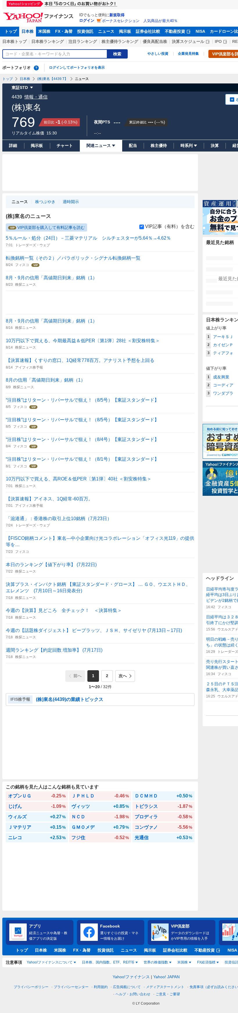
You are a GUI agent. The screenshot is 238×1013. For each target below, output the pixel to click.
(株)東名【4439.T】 (52, 79)
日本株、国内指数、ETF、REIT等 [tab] (108, 962)
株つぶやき (45, 201)
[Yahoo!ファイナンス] (39, 14)
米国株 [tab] (182, 962)
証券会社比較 (148, 31)
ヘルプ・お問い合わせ (133, 994)
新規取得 (117, 15)
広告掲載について (127, 987)
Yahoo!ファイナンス (131, 976)
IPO (218, 41)
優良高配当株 (155, 41)
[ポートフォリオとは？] (36, 68)
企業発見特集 (188, 54)
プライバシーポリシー (31, 987)
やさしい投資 (157, 54)
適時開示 (71, 201)
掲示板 (125, 31)
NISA (200, 31)
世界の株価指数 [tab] (156, 962)
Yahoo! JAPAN (166, 976)
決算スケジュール (188, 41)
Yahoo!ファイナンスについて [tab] (50, 962)
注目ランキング (82, 41)
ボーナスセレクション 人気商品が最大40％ (140, 21)
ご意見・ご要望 (168, 994)
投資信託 (85, 31)
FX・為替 (64, 31)
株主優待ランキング (120, 41)
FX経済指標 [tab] (206, 962)
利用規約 (101, 987)
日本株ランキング (47, 41)
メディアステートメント (165, 987)
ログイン (86, 20)
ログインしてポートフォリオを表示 (77, 67)
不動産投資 (175, 31)
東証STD (20, 87)
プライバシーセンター (71, 987)
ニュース (106, 31)
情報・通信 (36, 96)
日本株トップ (14, 41)
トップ (11, 31)
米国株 (44, 31)
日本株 (27, 31)
